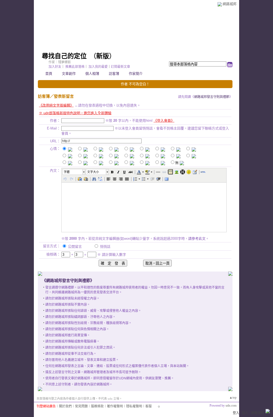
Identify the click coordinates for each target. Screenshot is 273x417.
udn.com (231, 405)
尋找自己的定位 (64, 56)
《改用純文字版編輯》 (56, 105)
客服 (148, 406)
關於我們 (65, 406)
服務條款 (97, 406)
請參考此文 (197, 239)
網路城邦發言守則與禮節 (211, 97)
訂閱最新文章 (120, 67)
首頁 (48, 74)
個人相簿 (92, 74)
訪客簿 (114, 74)
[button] (74, 172)
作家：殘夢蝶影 (60, 62)
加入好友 (55, 67)
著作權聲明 (115, 406)
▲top (232, 397)
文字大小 (93, 172)
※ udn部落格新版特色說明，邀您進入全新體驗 (75, 113)
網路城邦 (229, 4)
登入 (236, 413)
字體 (67, 172)
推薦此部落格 (75, 67)
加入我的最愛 (98, 67)
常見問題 (81, 406)
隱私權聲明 (134, 406)
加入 (245, 413)
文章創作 (69, 74)
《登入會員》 (164, 121)
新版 (102, 56)
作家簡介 (136, 74)
